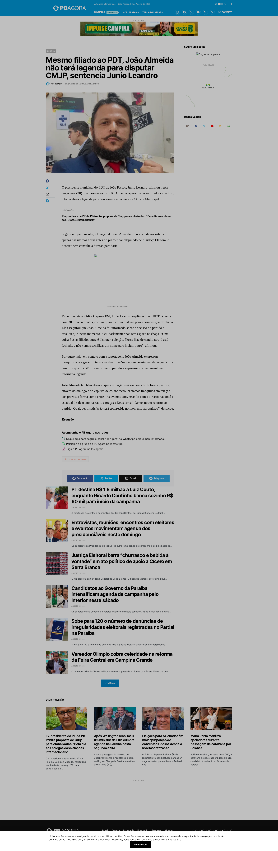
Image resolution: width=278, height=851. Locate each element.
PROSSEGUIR (140, 844)
